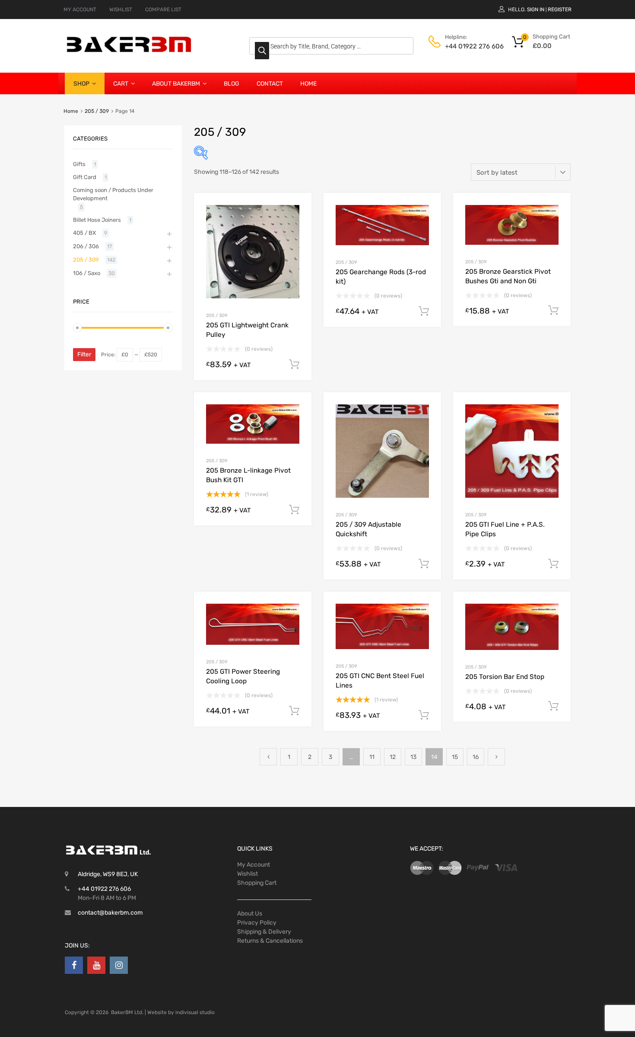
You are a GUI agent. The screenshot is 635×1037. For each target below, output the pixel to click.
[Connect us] (74, 965)
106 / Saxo (86, 273)
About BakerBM (176, 83)
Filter (84, 354)
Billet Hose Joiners (97, 220)
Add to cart (294, 364)
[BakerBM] (129, 52)
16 (476, 757)
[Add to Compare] (297, 223)
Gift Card (84, 177)
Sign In (535, 9)
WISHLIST (120, 9)
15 (455, 757)
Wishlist (247, 873)
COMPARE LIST (163, 9)
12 (393, 757)
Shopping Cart (256, 883)
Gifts (79, 164)
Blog (231, 83)
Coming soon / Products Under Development (113, 194)
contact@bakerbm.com (110, 912)
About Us (249, 913)
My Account (253, 864)
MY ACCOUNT (80, 9)
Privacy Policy (256, 922)
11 (372, 757)
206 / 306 (86, 246)
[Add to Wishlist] (297, 209)
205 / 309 (97, 111)
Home (308, 83)
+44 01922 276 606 (466, 46)
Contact (270, 83)
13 (413, 757)
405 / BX (84, 233)
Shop (81, 83)
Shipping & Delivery (264, 931)
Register (560, 9)
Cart (120, 83)
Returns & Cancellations (270, 940)
